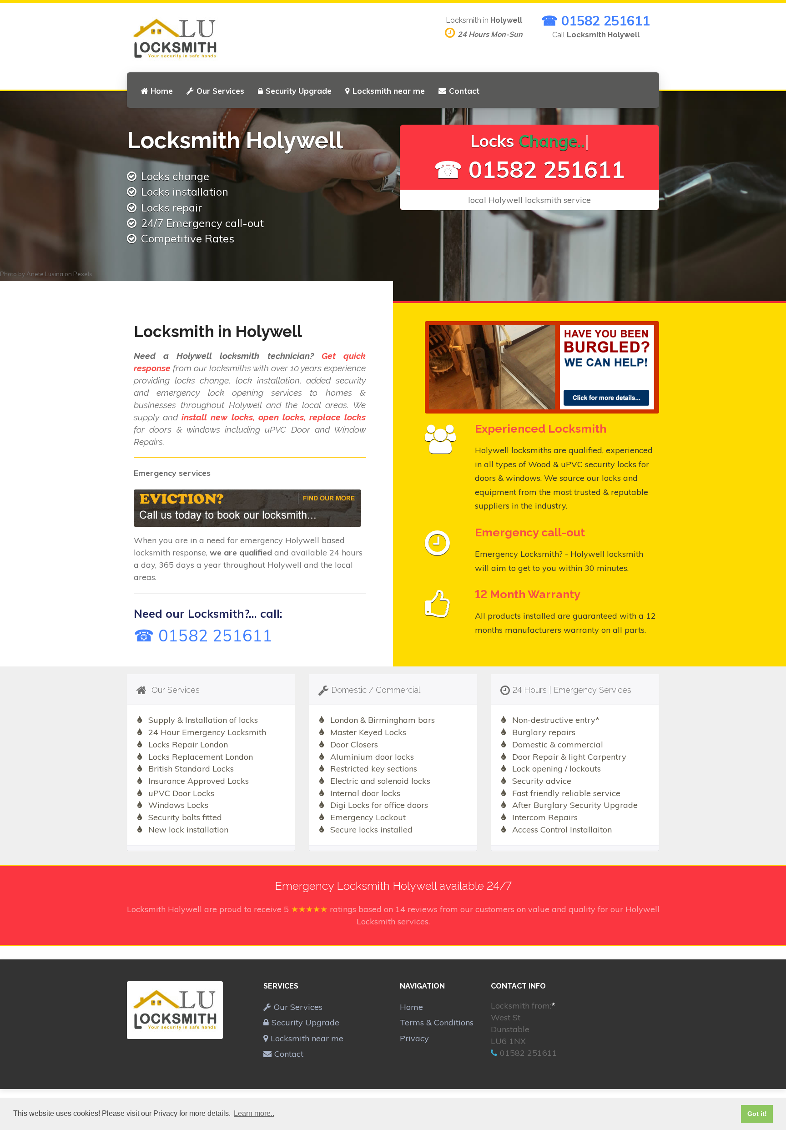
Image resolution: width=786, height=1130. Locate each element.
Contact (464, 91)
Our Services (220, 91)
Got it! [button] (757, 1113)
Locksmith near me (389, 91)
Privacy (414, 1038)
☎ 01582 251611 (595, 20)
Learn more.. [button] (254, 1113)
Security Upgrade (299, 91)
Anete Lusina (44, 273)
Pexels (82, 273)
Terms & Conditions (437, 1022)
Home (162, 91)
